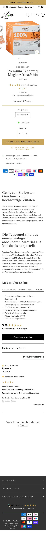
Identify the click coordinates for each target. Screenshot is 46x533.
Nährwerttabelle (26, 289)
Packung (23, 110)
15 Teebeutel (22, 115)
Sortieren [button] (7, 348)
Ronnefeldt (23, 67)
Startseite (22, 63)
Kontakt (39, 289)
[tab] (33, 357)
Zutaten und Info (9, 289)
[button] (23, 85)
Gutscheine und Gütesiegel (18, 496)
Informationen (10, 488)
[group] (23, 325)
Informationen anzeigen (14, 163)
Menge (23, 128)
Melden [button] (7, 401)
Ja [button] (3, 401)
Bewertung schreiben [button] (23, 337)
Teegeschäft (9, 480)
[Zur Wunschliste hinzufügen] (3, 3)
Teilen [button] (14, 401)
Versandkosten (28, 95)
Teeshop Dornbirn (25, 7)
